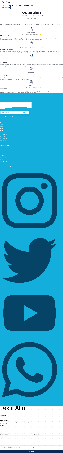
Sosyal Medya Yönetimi (4, 151)
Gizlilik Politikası (3, 136)
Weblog (16, 5)
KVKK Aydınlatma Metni (4, 142)
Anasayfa (4, 5)
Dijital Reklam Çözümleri (4, 155)
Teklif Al (1, 130)
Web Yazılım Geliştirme (4, 157)
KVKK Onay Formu (3, 144)
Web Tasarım (2, 150)
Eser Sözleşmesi (3, 140)
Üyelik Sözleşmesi (3, 138)
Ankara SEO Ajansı (3, 148)
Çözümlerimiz (10, 5)
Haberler (20, 5)
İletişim (32, 5)
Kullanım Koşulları (3, 134)
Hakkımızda (26, 5)
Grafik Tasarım (2, 153)
